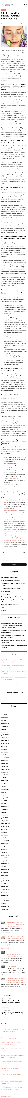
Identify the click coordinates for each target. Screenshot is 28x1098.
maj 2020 (3, 838)
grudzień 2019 (5, 849)
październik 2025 (5, 740)
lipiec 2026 (4, 715)
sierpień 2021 (4, 798)
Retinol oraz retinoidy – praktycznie (10, 588)
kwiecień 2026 (5, 723)
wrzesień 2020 (5, 826)
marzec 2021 (4, 809)
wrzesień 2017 (5, 892)
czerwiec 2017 (5, 901)
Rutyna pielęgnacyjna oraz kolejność (11, 597)
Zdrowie (3, 610)
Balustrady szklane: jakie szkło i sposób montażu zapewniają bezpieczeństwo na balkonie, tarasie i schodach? (11, 625)
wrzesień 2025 (5, 743)
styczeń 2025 (4, 763)
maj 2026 (3, 720)
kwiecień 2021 (5, 806)
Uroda (2, 607)
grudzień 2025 (5, 735)
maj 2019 (3, 866)
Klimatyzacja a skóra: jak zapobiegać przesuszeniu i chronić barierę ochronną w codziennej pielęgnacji (17, 980)
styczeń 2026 (4, 732)
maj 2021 (3, 803)
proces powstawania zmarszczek (9, 224)
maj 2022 (3, 792)
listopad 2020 (4, 821)
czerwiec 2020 (5, 835)
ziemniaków (16, 478)
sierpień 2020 (4, 829)
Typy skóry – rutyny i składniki (9, 604)
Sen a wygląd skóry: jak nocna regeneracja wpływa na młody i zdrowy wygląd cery (15, 924)
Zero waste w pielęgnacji (10, 510)
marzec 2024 (4, 780)
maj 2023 (3, 786)
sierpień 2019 (4, 861)
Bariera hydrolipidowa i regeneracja (10, 580)
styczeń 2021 (4, 815)
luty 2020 (3, 846)
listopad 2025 (4, 738)
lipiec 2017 (4, 898)
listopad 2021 (4, 795)
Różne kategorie (5, 591)
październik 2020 (5, 823)
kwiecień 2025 (5, 758)
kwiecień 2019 (5, 869)
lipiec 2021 (4, 800)
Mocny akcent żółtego (10, 519)
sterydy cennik (5, 948)
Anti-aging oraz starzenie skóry (9, 577)
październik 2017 (5, 889)
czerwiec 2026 (5, 717)
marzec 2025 (4, 760)
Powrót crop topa (11, 966)
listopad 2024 (4, 766)
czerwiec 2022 (5, 789)
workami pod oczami (15, 195)
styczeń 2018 (4, 886)
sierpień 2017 (4, 895)
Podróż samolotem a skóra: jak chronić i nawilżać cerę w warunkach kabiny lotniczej (15, 954)
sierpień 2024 (4, 772)
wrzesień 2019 (5, 858)
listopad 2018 (4, 878)
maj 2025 (3, 755)
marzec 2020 (4, 843)
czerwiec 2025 (5, 752)
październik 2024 (5, 769)
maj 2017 (3, 904)
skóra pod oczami (12, 311)
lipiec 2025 (4, 749)
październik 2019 (5, 855)
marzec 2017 (4, 909)
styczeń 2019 (4, 872)
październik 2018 (5, 881)
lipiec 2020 (4, 832)
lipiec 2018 (4, 883)
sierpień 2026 (4, 712)
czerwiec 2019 (5, 863)
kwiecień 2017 (5, 906)
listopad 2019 (4, 852)
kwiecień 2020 (5, 841)
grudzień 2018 (5, 875)
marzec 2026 (4, 726)
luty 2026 (3, 729)
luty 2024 (3, 783)
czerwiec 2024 (5, 775)
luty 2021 (3, 812)
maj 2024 (3, 778)
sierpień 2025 (4, 746)
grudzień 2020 (5, 818)
